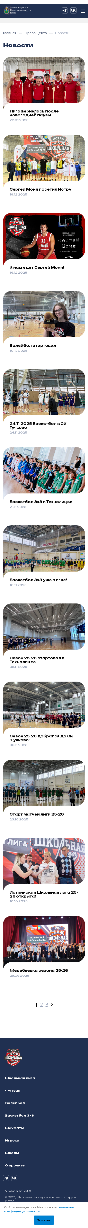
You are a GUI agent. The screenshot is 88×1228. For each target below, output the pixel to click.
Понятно (44, 1220)
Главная (10, 33)
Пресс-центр (36, 33)
